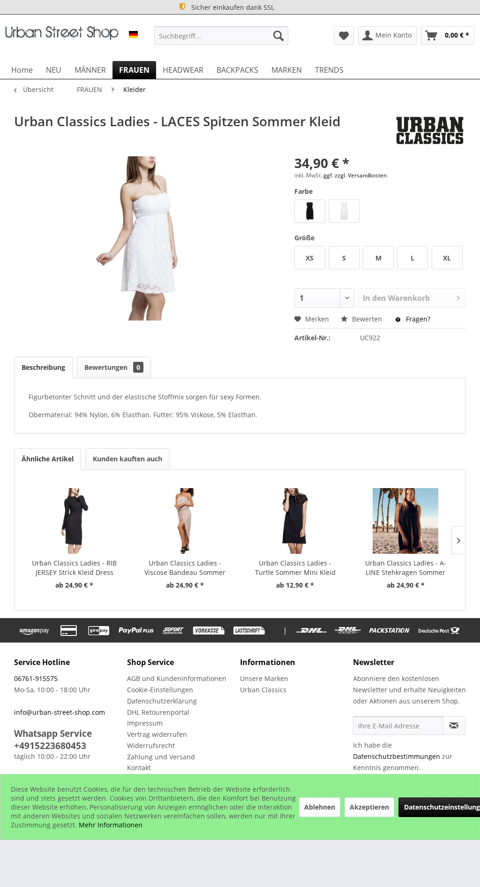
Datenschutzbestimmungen (396, 756)
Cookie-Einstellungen (160, 689)
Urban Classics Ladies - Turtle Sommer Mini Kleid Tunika (295, 567)
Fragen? (417, 318)
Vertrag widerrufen (157, 734)
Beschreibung (43, 367)
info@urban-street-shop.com (59, 712)
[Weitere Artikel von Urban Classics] (430, 130)
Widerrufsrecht (151, 745)
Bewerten (367, 318)
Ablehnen (319, 807)
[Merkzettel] (344, 35)
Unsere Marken (264, 678)
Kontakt (139, 767)
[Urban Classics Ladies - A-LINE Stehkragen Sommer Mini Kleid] (406, 521)
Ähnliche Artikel (48, 458)
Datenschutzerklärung (162, 700)
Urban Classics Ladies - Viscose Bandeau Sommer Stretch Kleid (184, 567)
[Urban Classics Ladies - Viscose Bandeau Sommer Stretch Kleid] (185, 521)
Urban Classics (263, 689)
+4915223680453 (50, 746)
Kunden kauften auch (127, 458)
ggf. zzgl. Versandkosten (355, 175)
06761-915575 (36, 678)
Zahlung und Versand (161, 756)
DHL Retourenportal (158, 712)
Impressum (145, 723)
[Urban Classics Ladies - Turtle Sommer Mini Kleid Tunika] (295, 521)
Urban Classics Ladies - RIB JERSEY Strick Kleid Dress (74, 567)
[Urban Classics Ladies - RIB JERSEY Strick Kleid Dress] (74, 521)
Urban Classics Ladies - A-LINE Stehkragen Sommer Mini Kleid (405, 567)
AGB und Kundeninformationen (176, 678)
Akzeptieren (369, 807)
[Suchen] (278, 35)
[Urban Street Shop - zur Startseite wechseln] (62, 38)
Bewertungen (112, 367)
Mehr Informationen (110, 824)
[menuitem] (221, 35)
